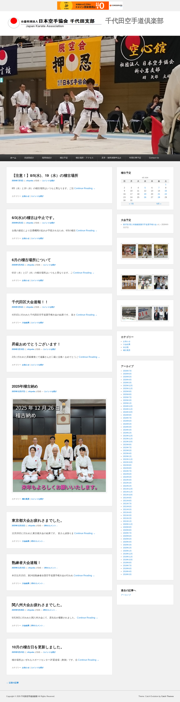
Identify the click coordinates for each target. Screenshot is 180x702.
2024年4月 (127, 427)
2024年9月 (127, 415)
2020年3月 (127, 545)
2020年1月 (127, 551)
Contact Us (154, 158)
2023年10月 (128, 442)
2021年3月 (127, 515)
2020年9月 (127, 527)
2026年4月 (127, 380)
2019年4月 (127, 571)
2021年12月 (128, 489)
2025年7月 (127, 397)
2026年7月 (127, 371)
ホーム (13, 158)
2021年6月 (127, 506)
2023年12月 (128, 436)
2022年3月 (127, 483)
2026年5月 (127, 377)
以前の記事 (12, 683)
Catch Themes (167, 696)
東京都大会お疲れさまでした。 (38, 520)
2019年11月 (128, 557)
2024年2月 (127, 433)
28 (159, 197)
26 (145, 197)
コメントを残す (48, 181)
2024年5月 (127, 424)
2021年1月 (127, 521)
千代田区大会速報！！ (30, 301)
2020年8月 (127, 530)
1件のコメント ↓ (51, 568)
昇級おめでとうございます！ (36, 344)
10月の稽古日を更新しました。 (38, 646)
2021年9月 (127, 498)
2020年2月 (127, 548)
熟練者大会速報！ (26, 562)
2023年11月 (128, 439)
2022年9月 (127, 465)
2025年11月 (128, 388)
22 (166, 194)
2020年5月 (127, 539)
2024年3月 (127, 430)
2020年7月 (127, 533)
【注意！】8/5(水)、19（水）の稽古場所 (45, 175)
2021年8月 (127, 501)
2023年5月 (127, 450)
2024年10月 (128, 412)
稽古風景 (25, 499)
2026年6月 (127, 374)
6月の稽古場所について (31, 259)
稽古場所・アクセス (85, 158)
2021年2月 (127, 518)
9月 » (159, 204)
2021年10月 (128, 495)
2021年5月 (127, 509)
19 (145, 194)
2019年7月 (127, 565)
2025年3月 (127, 400)
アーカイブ (126, 595)
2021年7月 (127, 504)
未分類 (126, 347)
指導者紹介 (47, 158)
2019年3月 (127, 574)
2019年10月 (128, 560)
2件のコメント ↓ (51, 526)
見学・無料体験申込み (111, 158)
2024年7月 (127, 418)
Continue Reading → (84, 188)
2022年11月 (128, 459)
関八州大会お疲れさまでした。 (38, 604)
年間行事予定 (135, 158)
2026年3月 (127, 383)
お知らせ (25, 196)
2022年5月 (127, 477)
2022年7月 (127, 471)
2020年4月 (127, 542)
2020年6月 (127, 536)
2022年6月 (127, 474)
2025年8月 (127, 394)
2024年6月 (127, 421)
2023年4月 (127, 453)
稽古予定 (64, 158)
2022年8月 (127, 468)
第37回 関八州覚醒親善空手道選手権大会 (140, 224)
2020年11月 (128, 524)
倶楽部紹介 (29, 158)
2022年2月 (127, 486)
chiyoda (29, 181)
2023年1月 (127, 456)
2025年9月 (127, 391)
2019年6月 (127, 568)
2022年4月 (127, 480)
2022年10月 (128, 462)
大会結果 (25, 323)
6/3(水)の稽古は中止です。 (34, 217)
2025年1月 (127, 403)
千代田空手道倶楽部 (134, 20)
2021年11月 (128, 492)
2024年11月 (128, 409)
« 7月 (131, 204)
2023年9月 (127, 445)
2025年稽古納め (25, 386)
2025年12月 (128, 386)
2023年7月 (127, 447)
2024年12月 (128, 406)
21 (159, 194)
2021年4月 (127, 512)
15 (166, 191)
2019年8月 (127, 563)
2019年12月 (128, 554)
